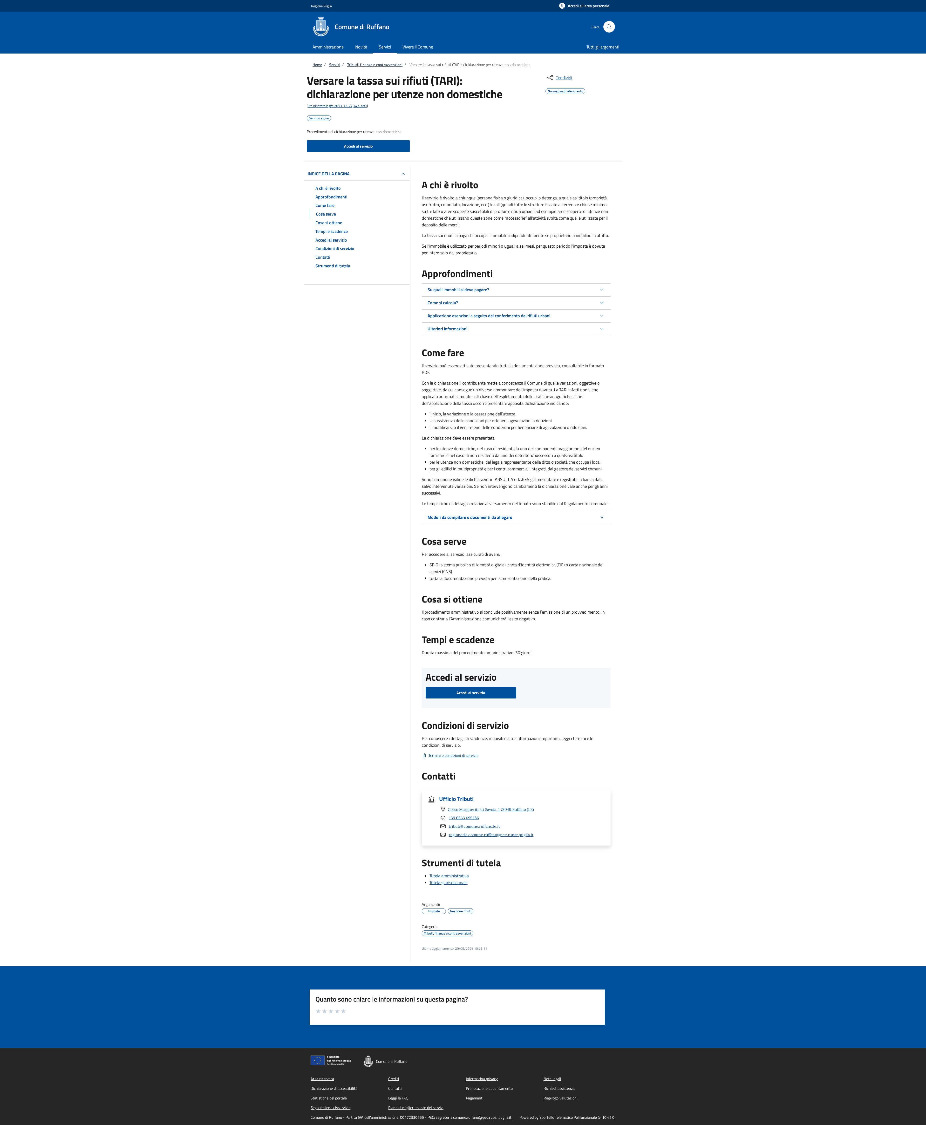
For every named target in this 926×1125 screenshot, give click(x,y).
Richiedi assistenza (559, 1088)
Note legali (552, 1079)
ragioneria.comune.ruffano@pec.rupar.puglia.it (491, 834)
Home (317, 65)
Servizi (334, 65)
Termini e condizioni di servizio (453, 755)
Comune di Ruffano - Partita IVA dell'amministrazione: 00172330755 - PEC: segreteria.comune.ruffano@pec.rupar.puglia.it (411, 1117)
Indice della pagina (329, 173)
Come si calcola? (443, 302)
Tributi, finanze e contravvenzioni (374, 65)
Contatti (395, 1088)
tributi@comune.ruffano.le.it (474, 826)
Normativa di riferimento (565, 90)
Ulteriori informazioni (447, 328)
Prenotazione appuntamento (489, 1088)
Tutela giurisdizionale (448, 882)
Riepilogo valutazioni (561, 1098)
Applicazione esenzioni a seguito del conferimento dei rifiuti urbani (489, 315)
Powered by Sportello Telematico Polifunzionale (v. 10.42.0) (567, 1117)
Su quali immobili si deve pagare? (458, 289)
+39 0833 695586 (464, 817)
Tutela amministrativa (449, 876)
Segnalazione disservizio (330, 1108)
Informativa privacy (482, 1079)
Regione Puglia (321, 5)
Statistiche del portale (329, 1098)
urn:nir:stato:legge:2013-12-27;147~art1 (337, 105)
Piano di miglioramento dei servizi (415, 1108)
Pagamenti (474, 1098)
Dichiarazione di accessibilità (334, 1088)
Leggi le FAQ (398, 1098)
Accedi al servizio (358, 146)
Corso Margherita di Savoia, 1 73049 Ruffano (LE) (491, 809)
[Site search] (609, 27)
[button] (584, 6)
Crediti (393, 1079)
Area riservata (322, 1079)
